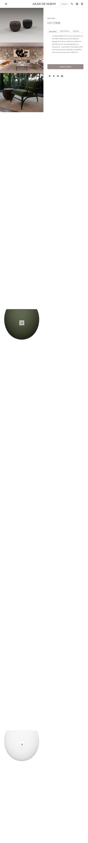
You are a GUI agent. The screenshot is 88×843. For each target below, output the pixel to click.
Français (63, 4)
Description (53, 31)
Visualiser (76, 31)
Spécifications (64, 31)
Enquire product (65, 67)
